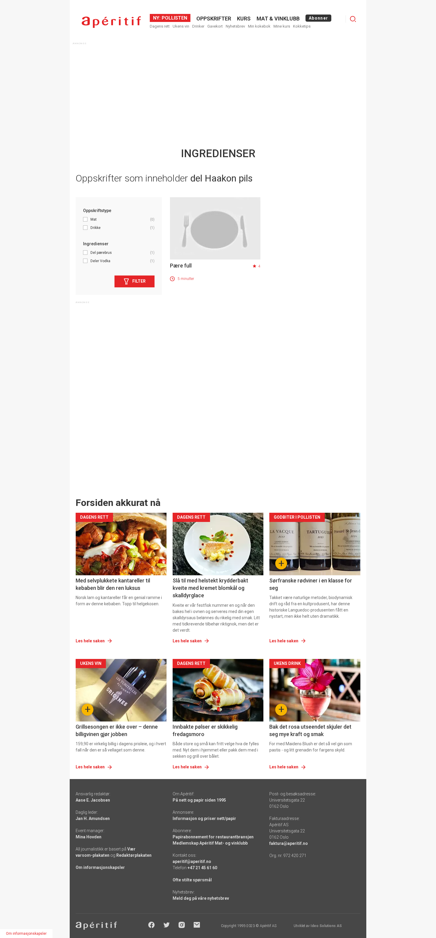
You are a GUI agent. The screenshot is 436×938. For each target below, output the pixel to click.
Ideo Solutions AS (326, 926)
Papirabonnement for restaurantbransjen (213, 837)
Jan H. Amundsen (93, 818)
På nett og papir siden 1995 (199, 800)
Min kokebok (259, 26)
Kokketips (302, 26)
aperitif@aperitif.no (192, 861)
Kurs (244, 18)
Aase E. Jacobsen (93, 800)
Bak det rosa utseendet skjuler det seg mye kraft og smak (310, 730)
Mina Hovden (88, 837)
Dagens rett (160, 26)
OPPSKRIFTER (213, 18)
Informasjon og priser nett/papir (204, 818)
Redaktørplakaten (134, 855)
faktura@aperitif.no (288, 843)
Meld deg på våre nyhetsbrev (201, 898)
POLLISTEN (173, 18)
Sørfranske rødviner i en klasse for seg (310, 584)
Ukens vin (181, 26)
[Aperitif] (111, 22)
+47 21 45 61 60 (202, 867)
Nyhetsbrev (235, 26)
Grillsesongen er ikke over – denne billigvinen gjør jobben (117, 730)
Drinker (198, 26)
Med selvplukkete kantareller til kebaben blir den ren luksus (113, 584)
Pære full (181, 265)
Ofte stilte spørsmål (192, 880)
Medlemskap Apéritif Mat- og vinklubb (210, 843)
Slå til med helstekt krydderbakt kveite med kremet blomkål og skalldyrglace (210, 587)
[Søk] (353, 19)
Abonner (318, 18)
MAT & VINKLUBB (278, 18)
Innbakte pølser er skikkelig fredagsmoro (205, 730)
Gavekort (215, 26)
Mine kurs (281, 26)
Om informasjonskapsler (100, 867)
